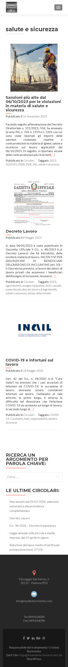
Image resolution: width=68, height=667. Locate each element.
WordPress (34, 659)
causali (57, 285)
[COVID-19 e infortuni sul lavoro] (34, 330)
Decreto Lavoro (21, 231)
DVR (29, 164)
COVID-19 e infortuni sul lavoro (29, 362)
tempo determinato (39, 293)
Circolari (29, 160)
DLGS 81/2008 (15, 164)
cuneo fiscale (13, 289)
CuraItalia (16, 418)
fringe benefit (48, 289)
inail (26, 418)
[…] (53, 154)
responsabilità (38, 418)
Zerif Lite (12, 655)
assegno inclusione (33, 285)
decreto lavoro (31, 289)
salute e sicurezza (48, 164)
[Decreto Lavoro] (34, 201)
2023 (52, 160)
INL (35, 164)
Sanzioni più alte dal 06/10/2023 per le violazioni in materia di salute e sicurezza (33, 103)
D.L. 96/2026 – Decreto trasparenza (32, 525)
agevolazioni (13, 285)
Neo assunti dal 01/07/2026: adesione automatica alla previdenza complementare (34, 506)
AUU (48, 285)
